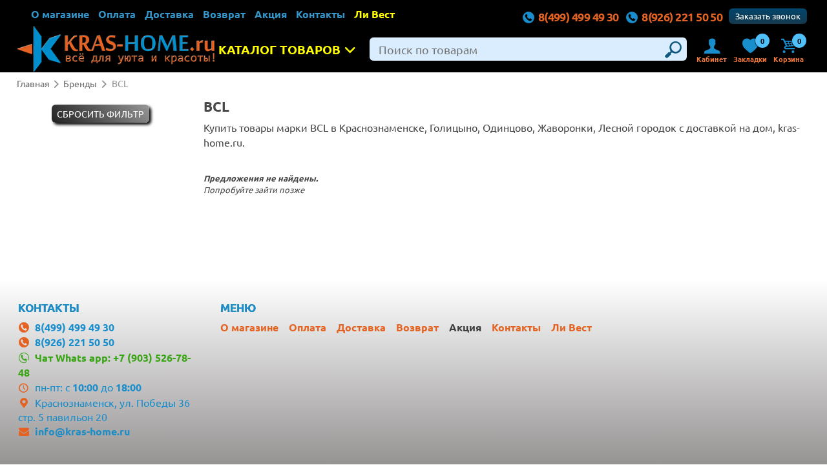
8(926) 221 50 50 (682, 16)
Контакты (320, 14)
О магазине (60, 14)
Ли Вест (374, 14)
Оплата (117, 14)
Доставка (169, 14)
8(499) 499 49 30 (578, 16)
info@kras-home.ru (82, 431)
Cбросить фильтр (100, 113)
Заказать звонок (768, 15)
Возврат (224, 14)
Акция (271, 14)
